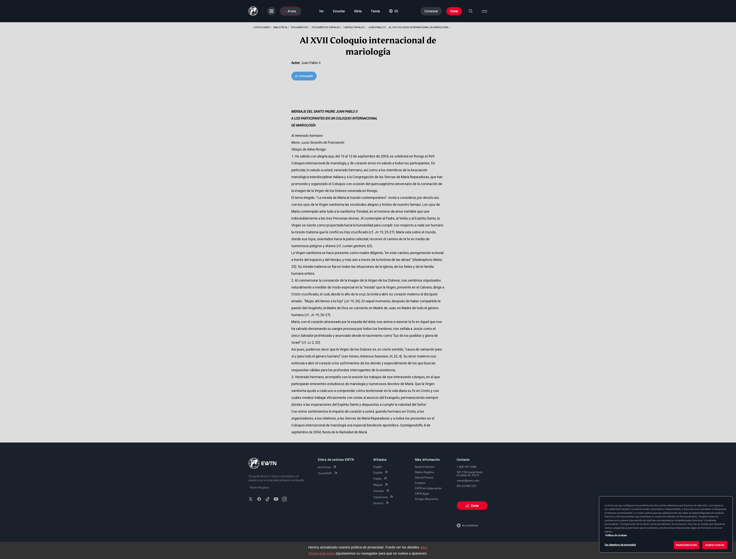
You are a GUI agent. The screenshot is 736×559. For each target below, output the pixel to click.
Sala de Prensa (424, 477)
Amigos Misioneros (426, 499)
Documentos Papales (326, 27)
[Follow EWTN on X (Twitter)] (250, 499)
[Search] (471, 11)
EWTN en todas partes (428, 488)
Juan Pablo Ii (376, 27)
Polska (377, 478)
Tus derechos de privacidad (620, 544)
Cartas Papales (353, 27)
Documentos (299, 27)
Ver (321, 11)
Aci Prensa (324, 467)
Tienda (375, 11)
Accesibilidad (470, 525)
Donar (454, 11)
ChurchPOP (325, 473)
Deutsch (378, 503)
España (377, 472)
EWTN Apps (422, 493)
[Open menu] (485, 11)
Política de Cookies (616, 535)
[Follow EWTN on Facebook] (259, 499)
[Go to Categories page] (271, 11)
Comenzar (431, 11)
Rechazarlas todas (686, 544)
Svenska (378, 491)
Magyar (378, 484)
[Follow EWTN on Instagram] (284, 499)
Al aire (292, 11)
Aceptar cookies (714, 544)
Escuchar (339, 11)
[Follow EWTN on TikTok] (267, 499)
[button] (393, 11)
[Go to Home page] (262, 464)
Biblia (358, 11)
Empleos (420, 482)
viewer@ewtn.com (468, 480)
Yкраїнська (380, 497)
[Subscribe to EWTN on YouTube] (276, 499)
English (377, 466)
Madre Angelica (424, 472)
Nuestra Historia (424, 466)
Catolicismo (262, 27)
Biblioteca (280, 27)
